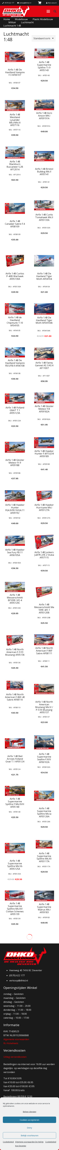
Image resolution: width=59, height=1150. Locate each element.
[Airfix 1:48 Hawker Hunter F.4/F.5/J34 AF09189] (44, 442)
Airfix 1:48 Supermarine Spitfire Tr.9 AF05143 (44, 66)
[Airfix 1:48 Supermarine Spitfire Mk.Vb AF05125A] (15, 848)
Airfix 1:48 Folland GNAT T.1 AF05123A (15, 410)
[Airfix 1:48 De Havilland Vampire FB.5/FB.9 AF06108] (15, 352)
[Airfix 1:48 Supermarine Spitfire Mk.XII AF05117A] (44, 844)
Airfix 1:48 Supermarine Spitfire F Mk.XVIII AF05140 (14, 802)
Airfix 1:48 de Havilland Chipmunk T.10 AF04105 (15, 321)
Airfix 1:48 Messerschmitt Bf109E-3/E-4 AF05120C (15, 599)
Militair (12, 22)
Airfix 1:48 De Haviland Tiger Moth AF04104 (44, 276)
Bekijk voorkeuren (29, 1135)
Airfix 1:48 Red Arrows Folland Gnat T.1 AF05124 (15, 759)
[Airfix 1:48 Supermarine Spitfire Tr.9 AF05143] (44, 53)
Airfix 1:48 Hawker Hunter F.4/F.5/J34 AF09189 (44, 453)
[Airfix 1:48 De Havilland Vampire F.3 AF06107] (15, 57)
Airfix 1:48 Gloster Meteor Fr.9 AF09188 (14, 462)
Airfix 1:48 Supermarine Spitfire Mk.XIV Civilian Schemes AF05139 (15, 909)
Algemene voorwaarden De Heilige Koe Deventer (29, 1144)
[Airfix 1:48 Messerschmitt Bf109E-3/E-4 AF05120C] (15, 587)
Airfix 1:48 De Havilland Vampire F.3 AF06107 (15, 72)
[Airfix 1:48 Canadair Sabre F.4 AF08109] (15, 208)
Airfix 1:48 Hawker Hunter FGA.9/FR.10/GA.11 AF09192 (14, 508)
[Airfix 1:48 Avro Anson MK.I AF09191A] (44, 104)
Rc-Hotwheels (10, 1043)
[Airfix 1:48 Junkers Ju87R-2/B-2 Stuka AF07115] (44, 542)
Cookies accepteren (29, 1119)
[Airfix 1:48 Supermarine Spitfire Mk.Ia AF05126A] (44, 796)
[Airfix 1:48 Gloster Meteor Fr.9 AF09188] (15, 447)
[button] (48, 11)
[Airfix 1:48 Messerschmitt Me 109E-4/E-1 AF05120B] (44, 592)
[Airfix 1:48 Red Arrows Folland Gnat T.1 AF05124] (15, 743)
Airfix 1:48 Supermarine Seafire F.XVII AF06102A (44, 758)
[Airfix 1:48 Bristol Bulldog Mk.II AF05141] (44, 156)
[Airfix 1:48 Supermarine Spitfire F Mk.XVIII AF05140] (15, 791)
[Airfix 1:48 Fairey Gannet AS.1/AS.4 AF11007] (44, 353)
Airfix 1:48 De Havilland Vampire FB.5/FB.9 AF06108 (15, 363)
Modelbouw (21, 19)
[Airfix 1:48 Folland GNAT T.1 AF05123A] (15, 398)
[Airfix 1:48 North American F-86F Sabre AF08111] (44, 639)
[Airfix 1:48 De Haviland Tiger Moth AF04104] (44, 261)
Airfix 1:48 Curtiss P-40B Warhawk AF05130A (15, 276)
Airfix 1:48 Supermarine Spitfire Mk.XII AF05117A (44, 857)
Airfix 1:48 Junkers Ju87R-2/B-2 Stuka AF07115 (44, 555)
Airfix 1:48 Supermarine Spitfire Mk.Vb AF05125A (14, 864)
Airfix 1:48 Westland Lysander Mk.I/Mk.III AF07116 (15, 120)
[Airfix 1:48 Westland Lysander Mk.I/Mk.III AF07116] (15, 105)
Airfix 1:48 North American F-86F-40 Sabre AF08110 (15, 697)
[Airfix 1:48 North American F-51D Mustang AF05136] (15, 640)
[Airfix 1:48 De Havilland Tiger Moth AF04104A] (44, 309)
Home (6, 19)
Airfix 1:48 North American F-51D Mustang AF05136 (14, 652)
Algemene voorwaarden (16, 1039)
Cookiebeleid (8, 1142)
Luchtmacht (27, 22)
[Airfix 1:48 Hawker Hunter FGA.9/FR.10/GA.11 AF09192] (15, 496)
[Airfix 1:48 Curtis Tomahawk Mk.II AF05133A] (44, 205)
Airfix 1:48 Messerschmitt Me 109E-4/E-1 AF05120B (44, 608)
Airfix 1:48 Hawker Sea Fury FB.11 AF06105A (14, 552)
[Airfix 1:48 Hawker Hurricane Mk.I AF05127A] (44, 496)
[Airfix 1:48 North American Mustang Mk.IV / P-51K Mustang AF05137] (44, 689)
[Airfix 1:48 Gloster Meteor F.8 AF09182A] (44, 397)
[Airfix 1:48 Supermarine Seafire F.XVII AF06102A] (44, 742)
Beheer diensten (29, 1112)
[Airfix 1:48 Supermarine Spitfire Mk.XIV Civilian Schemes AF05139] (15, 895)
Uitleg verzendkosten (14, 1056)
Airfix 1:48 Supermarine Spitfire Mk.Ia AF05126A (44, 812)
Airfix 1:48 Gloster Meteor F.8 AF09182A (44, 409)
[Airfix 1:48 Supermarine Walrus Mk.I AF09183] (44, 896)
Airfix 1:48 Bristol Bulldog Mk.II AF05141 (44, 171)
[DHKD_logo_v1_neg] (15, 11)
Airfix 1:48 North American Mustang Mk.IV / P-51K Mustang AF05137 (44, 707)
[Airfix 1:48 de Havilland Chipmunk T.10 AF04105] (15, 309)
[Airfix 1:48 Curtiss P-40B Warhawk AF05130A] (15, 261)
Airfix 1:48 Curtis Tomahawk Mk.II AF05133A (44, 217)
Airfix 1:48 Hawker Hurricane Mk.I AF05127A (44, 507)
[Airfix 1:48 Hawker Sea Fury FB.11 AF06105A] (15, 541)
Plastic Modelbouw (43, 19)
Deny (29, 1127)
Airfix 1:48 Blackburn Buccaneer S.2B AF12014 (15, 165)
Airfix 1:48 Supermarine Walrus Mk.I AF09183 (44, 908)
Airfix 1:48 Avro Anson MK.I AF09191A (44, 115)
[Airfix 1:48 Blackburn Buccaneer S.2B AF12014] (15, 152)
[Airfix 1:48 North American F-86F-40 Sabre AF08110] (15, 685)
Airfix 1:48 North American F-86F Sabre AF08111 (44, 650)
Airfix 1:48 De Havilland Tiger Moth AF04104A (44, 320)
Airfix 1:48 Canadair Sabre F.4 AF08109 (15, 224)
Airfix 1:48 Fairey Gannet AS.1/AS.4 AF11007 (44, 365)
